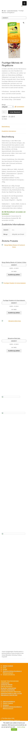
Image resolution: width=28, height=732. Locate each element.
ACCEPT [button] (14, 729)
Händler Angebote (8, 666)
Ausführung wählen (14, 275)
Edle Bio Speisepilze (7, 368)
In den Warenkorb (15, 112)
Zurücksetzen (20, 107)
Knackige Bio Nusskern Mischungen (11, 377)
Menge (4, 104)
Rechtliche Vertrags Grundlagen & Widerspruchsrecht (12, 672)
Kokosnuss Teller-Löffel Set (9, 383)
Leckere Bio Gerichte (12, 10)
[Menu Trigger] (24, 3)
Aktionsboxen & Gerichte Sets (9, 380)
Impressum (6, 705)
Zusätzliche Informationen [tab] (9, 131)
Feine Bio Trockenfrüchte (8, 374)
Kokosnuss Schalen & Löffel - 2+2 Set (11, 693)
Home (4, 667)
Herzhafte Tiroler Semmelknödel (10, 365)
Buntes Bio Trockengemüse (9, 371)
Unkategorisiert (5, 683)
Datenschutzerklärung (9, 701)
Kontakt (5, 669)
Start (5, 10)
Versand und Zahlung (8, 390)
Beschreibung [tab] (5, 126)
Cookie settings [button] (21, 727)
